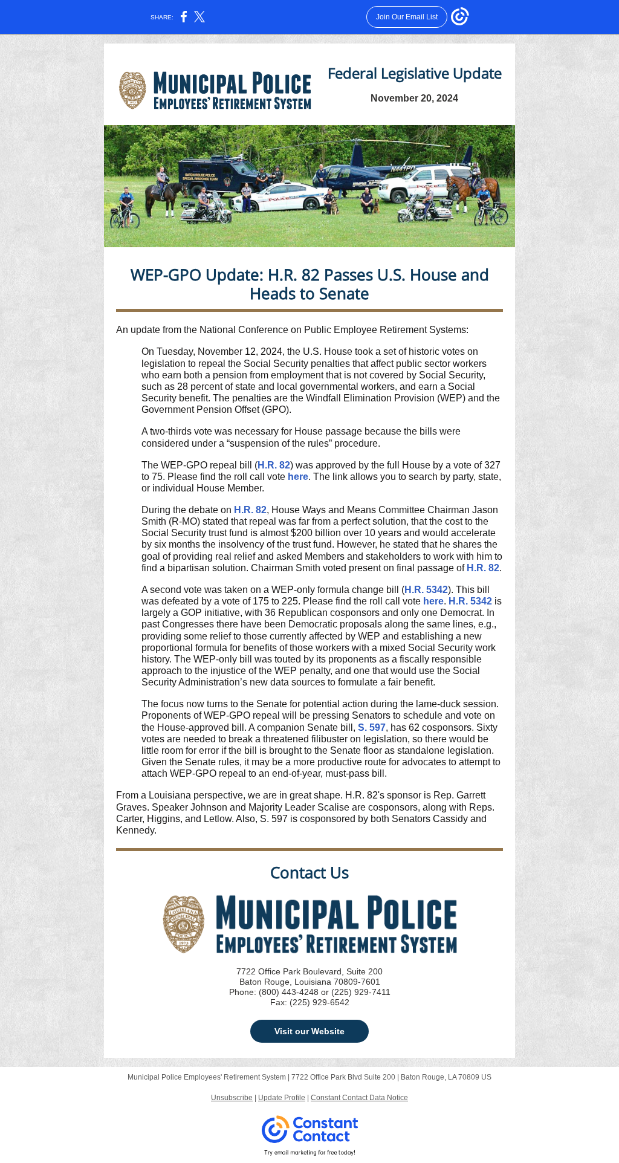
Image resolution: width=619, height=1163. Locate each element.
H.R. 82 (274, 465)
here (298, 476)
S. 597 (372, 727)
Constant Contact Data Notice (359, 1097)
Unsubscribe (232, 1097)
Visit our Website (309, 1031)
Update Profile (281, 1097)
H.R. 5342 (426, 590)
